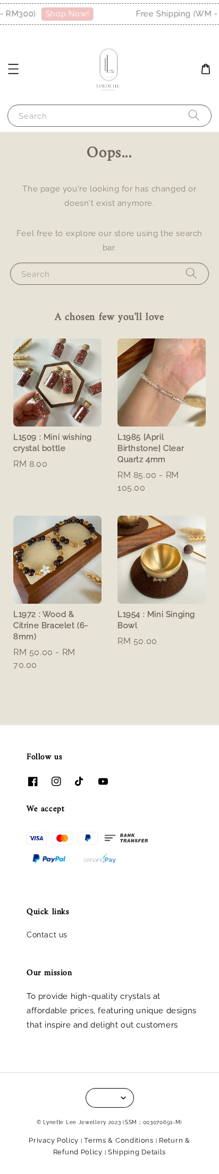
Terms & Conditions (119, 1140)
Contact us (47, 934)
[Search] (194, 115)
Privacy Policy (54, 1140)
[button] (13, 69)
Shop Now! (64, 14)
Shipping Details (137, 1152)
